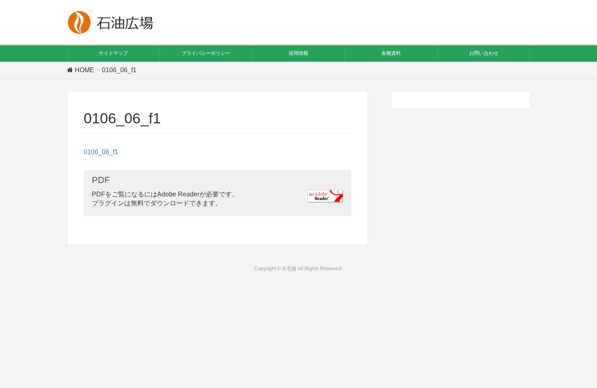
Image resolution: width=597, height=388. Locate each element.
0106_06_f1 (101, 152)
